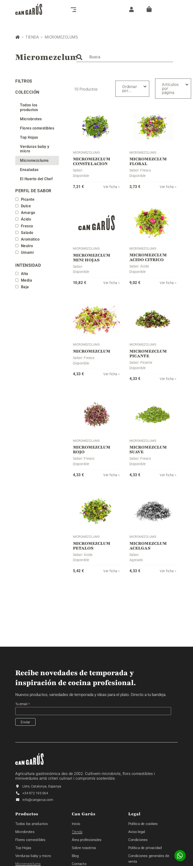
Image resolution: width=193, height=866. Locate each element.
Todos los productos (29, 107)
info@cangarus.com (37, 800)
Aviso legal (136, 832)
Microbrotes (31, 119)
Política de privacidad (145, 848)
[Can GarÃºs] (28, 9)
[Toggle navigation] (72, 9)
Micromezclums (34, 160)
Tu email (22, 704)
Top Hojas (29, 137)
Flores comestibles (37, 128)
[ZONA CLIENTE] (130, 9)
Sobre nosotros (84, 848)
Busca (95, 57)
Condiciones (138, 840)
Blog (75, 856)
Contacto (79, 864)
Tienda (32, 37)
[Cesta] (149, 9)
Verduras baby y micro (34, 148)
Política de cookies (143, 824)
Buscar (79, 57)
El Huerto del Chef (36, 179)
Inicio (76, 824)
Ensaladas (29, 169)
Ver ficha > (111, 187)
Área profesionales (87, 840)
